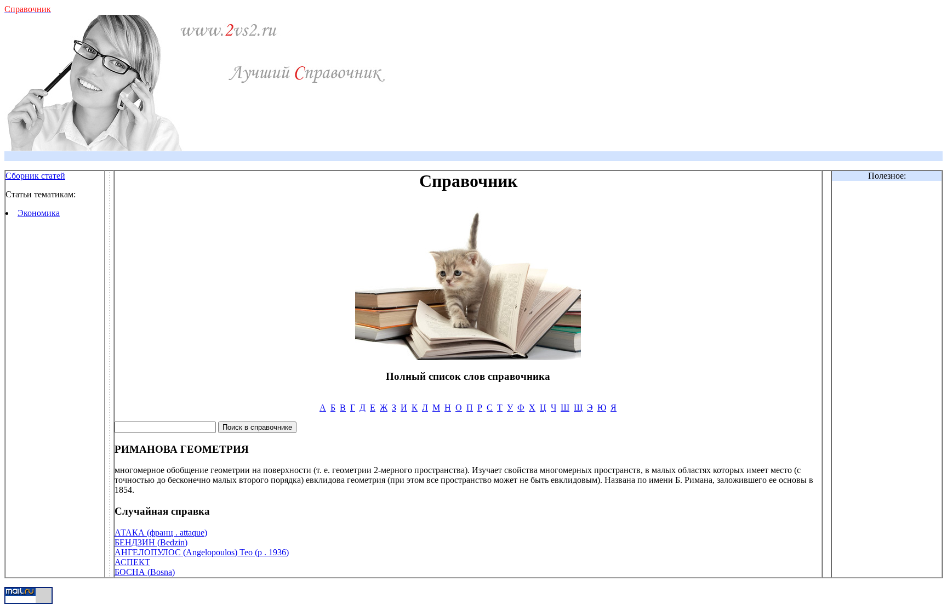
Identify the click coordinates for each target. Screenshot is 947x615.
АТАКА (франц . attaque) (161, 532)
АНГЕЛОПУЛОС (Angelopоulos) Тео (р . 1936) (202, 552)
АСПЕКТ (132, 562)
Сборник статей (35, 175)
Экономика (39, 213)
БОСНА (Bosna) (145, 572)
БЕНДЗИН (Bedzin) (151, 542)
